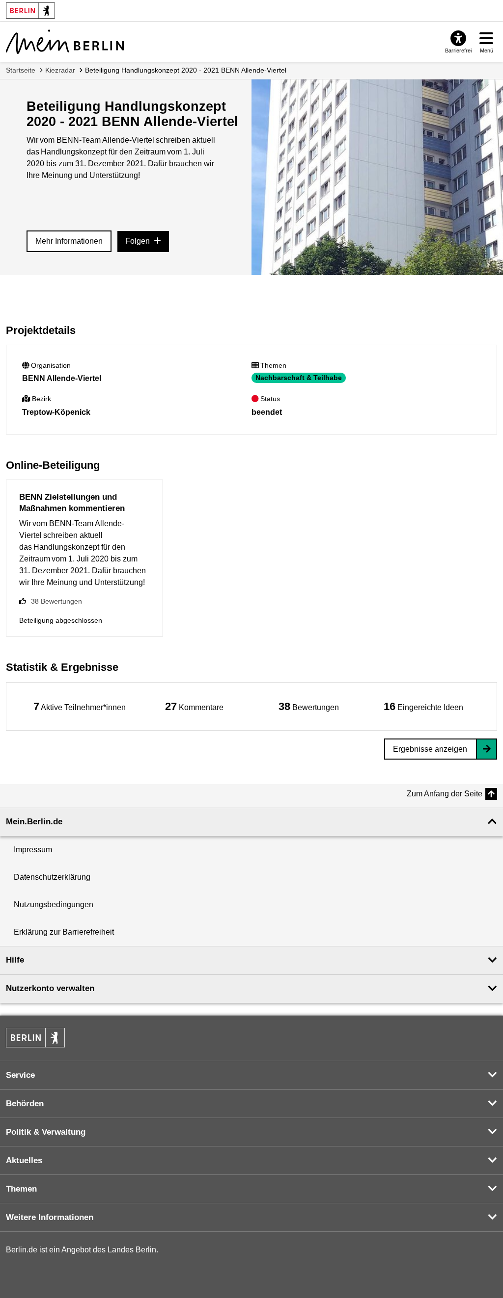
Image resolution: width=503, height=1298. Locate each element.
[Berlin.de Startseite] (35, 1037)
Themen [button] (21, 1189)
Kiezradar (60, 70)
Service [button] (20, 1075)
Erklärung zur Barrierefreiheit (64, 932)
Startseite (20, 70)
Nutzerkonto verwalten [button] (50, 988)
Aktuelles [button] (24, 1160)
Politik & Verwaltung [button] (45, 1132)
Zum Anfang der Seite (444, 793)
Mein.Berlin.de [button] (34, 821)
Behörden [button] (25, 1103)
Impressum (33, 849)
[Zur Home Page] (65, 41)
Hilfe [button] (15, 960)
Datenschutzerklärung (52, 877)
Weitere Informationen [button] (49, 1217)
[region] (79, 706)
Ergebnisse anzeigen (430, 749)
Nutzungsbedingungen (53, 904)
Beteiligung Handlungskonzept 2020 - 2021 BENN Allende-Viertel (185, 70)
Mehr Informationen (69, 241)
